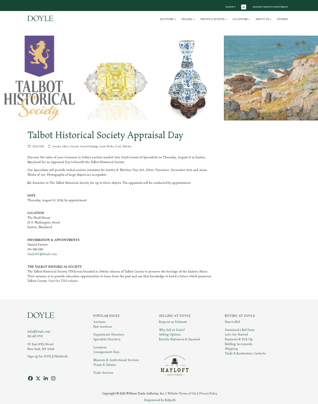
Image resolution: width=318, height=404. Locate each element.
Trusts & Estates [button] (212, 19)
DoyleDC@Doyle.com (42, 254)
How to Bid (232, 322)
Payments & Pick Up (239, 339)
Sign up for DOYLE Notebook (47, 356)
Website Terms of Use (182, 393)
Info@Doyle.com (38, 331)
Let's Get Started (236, 334)
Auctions (99, 322)
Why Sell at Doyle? (172, 330)
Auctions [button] (167, 19)
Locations (100, 347)
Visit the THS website (63, 281)
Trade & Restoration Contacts (245, 353)
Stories (282, 19)
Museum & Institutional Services (116, 360)
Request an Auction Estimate (270, 7)
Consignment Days (106, 352)
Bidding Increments (238, 344)
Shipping (231, 349)
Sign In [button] (229, 7)
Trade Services (103, 373)
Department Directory (108, 334)
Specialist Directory (107, 339)
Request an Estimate (173, 322)
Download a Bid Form (240, 330)
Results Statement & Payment (179, 339)
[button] (244, 7)
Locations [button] (240, 19)
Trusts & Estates (104, 365)
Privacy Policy (208, 393)
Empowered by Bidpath (160, 400)
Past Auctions (102, 327)
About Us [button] (263, 19)
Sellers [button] (187, 19)
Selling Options (170, 334)
